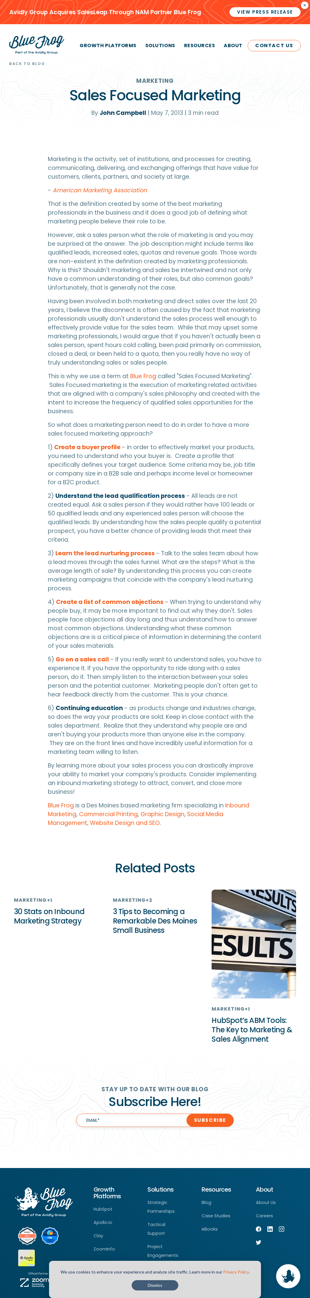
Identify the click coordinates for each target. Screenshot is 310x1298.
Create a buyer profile (87, 447)
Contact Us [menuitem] (274, 45)
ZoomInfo (104, 1249)
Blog (206, 1202)
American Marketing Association (100, 190)
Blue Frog (143, 376)
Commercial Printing (108, 814)
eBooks (210, 1229)
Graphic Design (162, 814)
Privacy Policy (236, 1271)
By (118, 113)
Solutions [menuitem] (160, 45)
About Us (266, 1202)
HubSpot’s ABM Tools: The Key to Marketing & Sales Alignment (252, 1029)
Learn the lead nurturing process (105, 553)
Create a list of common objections (109, 602)
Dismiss (155, 1285)
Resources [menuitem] (199, 45)
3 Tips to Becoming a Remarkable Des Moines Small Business (155, 921)
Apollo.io (103, 1222)
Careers (264, 1216)
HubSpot (103, 1209)
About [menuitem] (233, 45)
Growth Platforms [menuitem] (108, 45)
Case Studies (216, 1216)
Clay (98, 1236)
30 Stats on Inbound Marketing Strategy (49, 916)
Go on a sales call (82, 659)
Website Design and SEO (125, 823)
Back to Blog (27, 63)
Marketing (155, 81)
